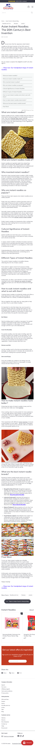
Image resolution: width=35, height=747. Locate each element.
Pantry (3, 703)
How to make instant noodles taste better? (14, 100)
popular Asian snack (16, 118)
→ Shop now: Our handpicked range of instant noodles (17, 68)
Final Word (6, 106)
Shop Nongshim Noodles (17, 494)
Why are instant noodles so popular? (13, 85)
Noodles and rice (5, 705)
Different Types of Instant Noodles (12, 92)
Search (3, 685)
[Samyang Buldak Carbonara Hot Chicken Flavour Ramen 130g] (12, 626)
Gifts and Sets (5, 699)
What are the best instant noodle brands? (14, 103)
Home (2, 21)
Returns (3, 720)
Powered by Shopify (17, 743)
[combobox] (17, 12)
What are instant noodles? (10, 75)
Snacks (3, 701)
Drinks (3, 707)
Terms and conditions (6, 691)
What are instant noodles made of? (12, 79)
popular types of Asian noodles (22, 217)
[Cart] (28, 6)
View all (31, 610)
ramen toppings (23, 422)
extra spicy (25, 206)
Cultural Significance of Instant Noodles (13, 88)
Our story (3, 687)
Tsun (32, 110)
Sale (2, 709)
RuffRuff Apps (26, 110)
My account (4, 728)
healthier (21, 408)
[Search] (32, 12)
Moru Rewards (5, 722)
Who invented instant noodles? (11, 82)
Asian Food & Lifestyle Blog (12, 21)
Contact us (4, 724)
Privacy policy (4, 693)
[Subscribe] (25, 661)
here (29, 465)
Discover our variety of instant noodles (16, 281)
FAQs (2, 726)
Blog (2, 711)
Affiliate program (5, 689)
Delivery (3, 718)
